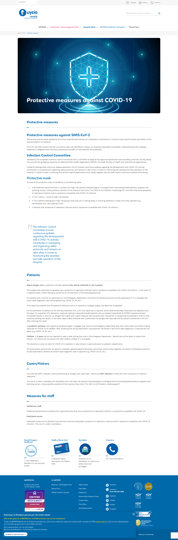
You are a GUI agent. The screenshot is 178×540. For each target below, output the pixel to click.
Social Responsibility (85, 508)
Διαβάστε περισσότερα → (16, 534)
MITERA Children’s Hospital (112, 27)
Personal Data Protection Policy (89, 496)
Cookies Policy (83, 500)
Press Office (82, 489)
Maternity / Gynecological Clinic (64, 27)
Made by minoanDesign (146, 534)
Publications (83, 492)
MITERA (42, 27)
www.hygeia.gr (101, 521)
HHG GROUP (22, 2)
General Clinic (89, 27)
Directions (113, 485)
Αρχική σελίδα (22, 33)
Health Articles (83, 485)
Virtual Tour (134, 27)
